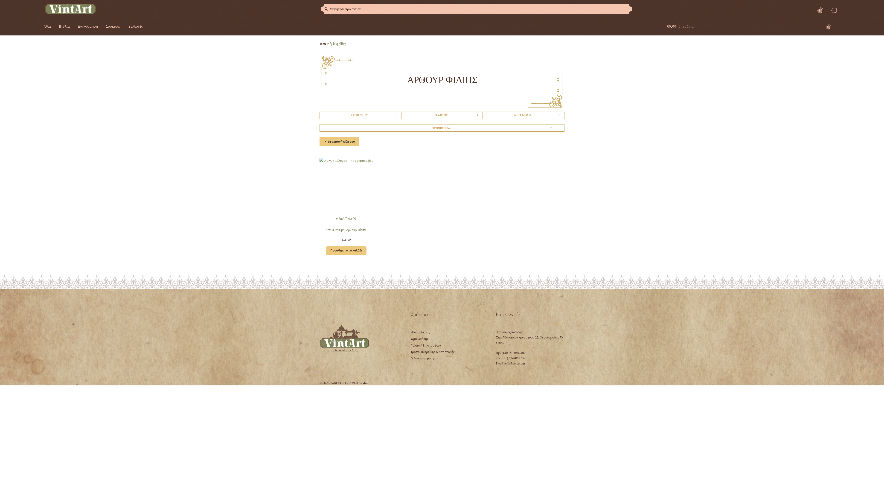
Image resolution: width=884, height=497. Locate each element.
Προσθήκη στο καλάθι (346, 250)
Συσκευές (113, 26)
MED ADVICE (360, 383)
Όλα (47, 26)
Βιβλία (64, 26)
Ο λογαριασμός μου (424, 358)
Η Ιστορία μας (420, 332)
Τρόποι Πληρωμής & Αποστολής (433, 352)
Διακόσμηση (88, 26)
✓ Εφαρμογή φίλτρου (339, 141)
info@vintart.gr (514, 363)
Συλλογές (135, 26)
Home (323, 43)
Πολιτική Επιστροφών (426, 345)
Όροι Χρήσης (419, 339)
